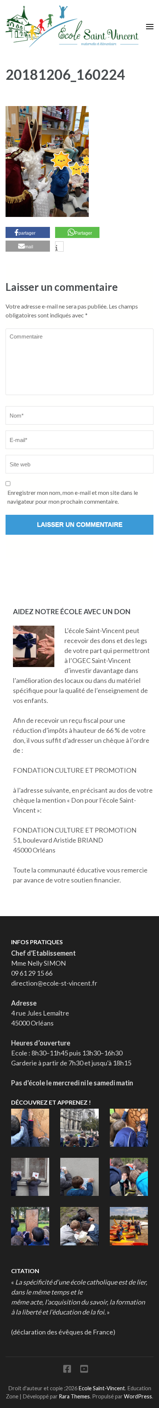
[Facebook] (67, 1370)
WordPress (138, 1396)
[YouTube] (84, 1370)
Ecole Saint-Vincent (101, 1388)
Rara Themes (74, 1396)
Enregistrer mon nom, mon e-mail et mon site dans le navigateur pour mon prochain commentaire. (72, 497)
